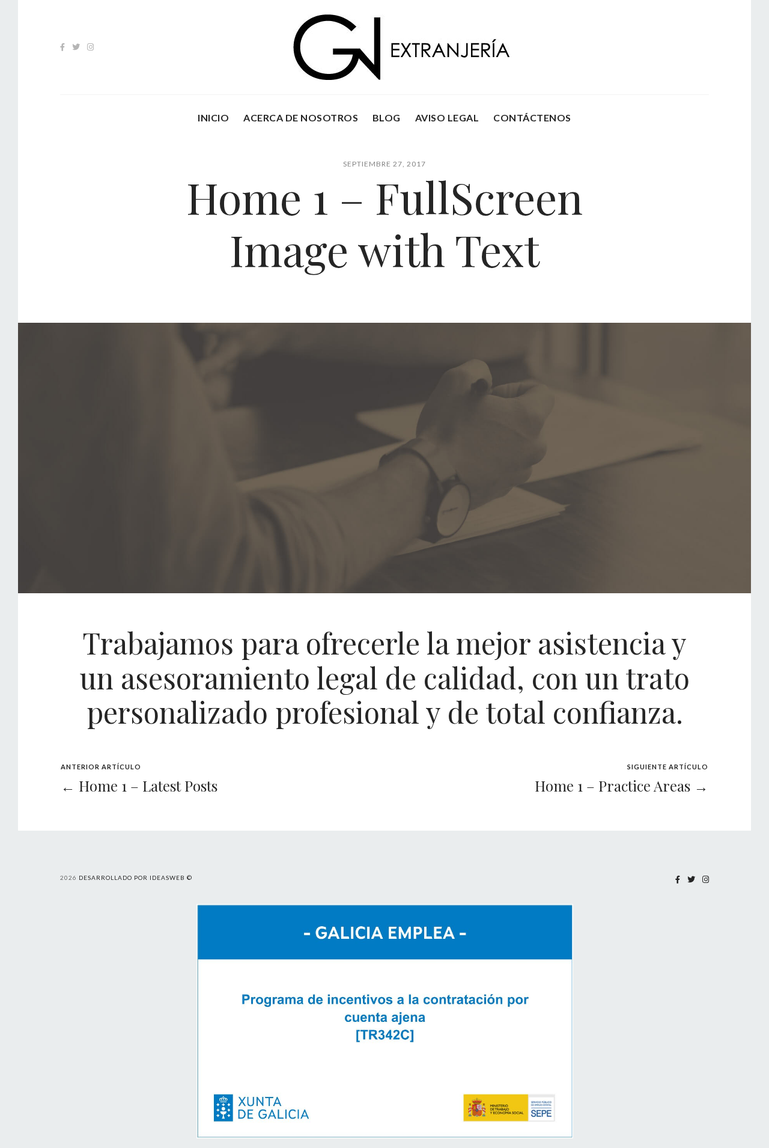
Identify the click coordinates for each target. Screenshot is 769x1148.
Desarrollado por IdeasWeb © (135, 877)
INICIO (213, 117)
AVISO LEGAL (447, 117)
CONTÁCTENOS (532, 117)
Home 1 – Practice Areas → (621, 785)
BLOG (386, 117)
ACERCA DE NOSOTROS (300, 117)
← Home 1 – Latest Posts (139, 785)
